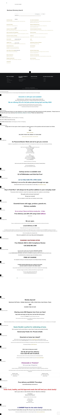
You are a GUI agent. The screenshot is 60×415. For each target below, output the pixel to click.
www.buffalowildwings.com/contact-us (30, 384)
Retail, (7, 59)
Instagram (44, 79)
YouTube (44, 80)
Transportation (9, 61)
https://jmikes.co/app (42, 184)
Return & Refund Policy (9, 80)
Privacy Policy (8, 79)
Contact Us (8, 81)
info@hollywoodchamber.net (34, 78)
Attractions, (31, 59)
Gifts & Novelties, (15, 59)
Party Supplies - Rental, (10, 59)
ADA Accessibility (9, 82)
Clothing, (19, 59)
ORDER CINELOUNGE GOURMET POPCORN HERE (30, 136)
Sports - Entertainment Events (36, 59)
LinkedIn (44, 81)
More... (20, 59)
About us (8, 78)
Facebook (44, 78)
